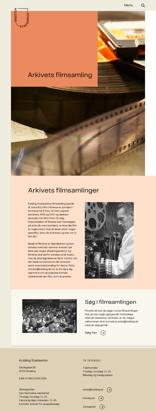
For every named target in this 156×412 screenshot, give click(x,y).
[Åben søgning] (143, 5)
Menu (128, 5)
